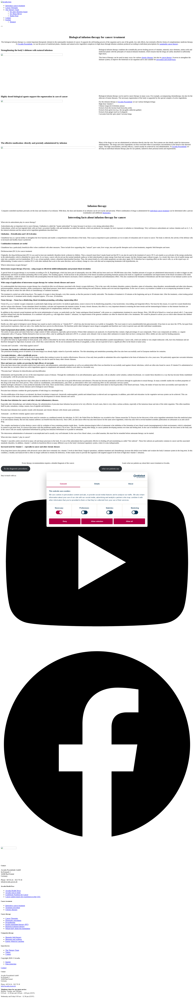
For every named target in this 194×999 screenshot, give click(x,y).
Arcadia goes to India (13, 893)
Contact (8, 18)
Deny (65, 521)
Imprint (8, 962)
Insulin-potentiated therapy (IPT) (17, 924)
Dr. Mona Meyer (16, 14)
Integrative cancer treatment (15, 6)
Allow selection (97, 521)
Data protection (10, 964)
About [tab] (130, 484)
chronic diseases (147, 57)
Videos (7, 952)
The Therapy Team (12, 10)
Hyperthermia (10, 922)
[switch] (84, 512)
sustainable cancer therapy (169, 44)
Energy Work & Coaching (14, 941)
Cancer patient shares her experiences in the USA (22, 897)
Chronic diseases (11, 910)
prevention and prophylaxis (166, 59)
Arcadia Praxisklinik (25, 44)
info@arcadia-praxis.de (8, 986)
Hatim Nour (14, 16)
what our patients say (110, 469)
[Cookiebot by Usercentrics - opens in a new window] (135, 476)
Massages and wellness (13, 939)
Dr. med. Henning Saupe (19, 12)
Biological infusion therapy (15, 926)
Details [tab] (97, 484)
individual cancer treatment (159, 211)
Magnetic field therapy (13, 937)
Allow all (129, 521)
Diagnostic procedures (13, 920)
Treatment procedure (12, 908)
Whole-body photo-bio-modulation (17, 929)
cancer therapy (167, 57)
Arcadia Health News (13, 891)
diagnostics (106, 213)
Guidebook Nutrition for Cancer (16, 895)
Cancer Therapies (11, 8)
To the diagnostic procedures (15, 469)
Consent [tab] (63, 484)
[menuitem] (8, 20)
